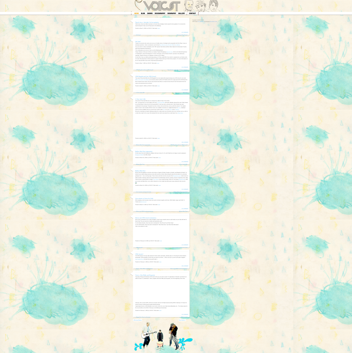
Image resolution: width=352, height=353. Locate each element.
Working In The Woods (182, 35)
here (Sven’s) (162, 44)
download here (182, 179)
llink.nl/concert (143, 201)
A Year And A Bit (140, 92)
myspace (177, 109)
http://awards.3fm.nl (139, 259)
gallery (181, 13)
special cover (169, 51)
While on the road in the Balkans (142, 79)
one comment (185, 142)
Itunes (179, 107)
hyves (170, 109)
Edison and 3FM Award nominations (144, 211)
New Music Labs (213, 21)
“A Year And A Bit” (160, 102)
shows (150, 13)
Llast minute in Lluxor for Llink (143, 192)
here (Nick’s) (177, 44)
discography (160, 13)
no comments (185, 32)
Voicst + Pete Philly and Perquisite (144, 268)
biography (172, 13)
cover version (155, 179)
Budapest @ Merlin (139, 154)
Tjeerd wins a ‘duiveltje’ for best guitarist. (147, 22)
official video (180, 113)
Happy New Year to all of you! (143, 317)
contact (192, 13)
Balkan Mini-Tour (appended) (143, 145)
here (164, 109)
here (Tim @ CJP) (169, 44)
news (136, 13)
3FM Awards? (139, 247)
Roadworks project (177, 175)
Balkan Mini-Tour (140, 164)
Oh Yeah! (138, 35)
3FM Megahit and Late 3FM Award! (144, 70)
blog (143, 13)
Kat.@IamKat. (201, 21)
